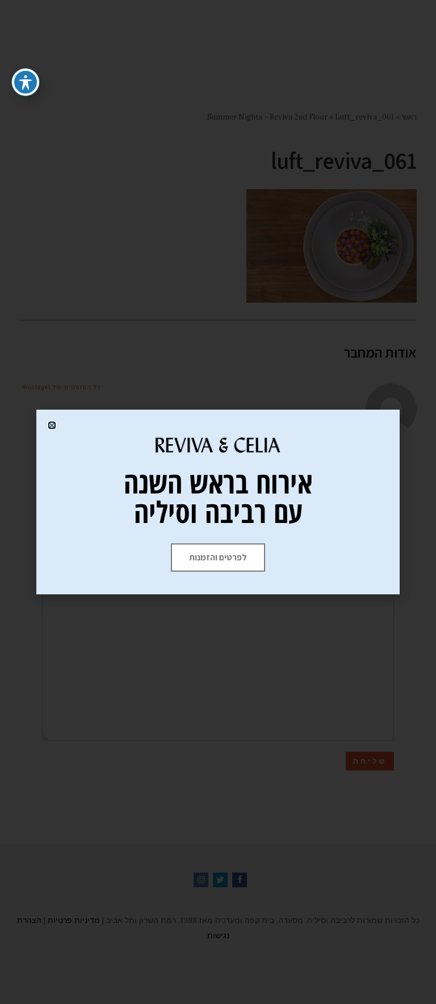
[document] (218, 502)
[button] (52, 425)
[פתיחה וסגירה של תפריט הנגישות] (25, 82)
